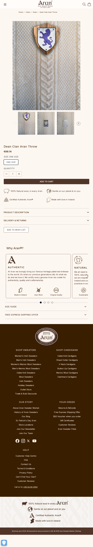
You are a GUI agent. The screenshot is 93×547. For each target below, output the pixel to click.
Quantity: (9, 168)
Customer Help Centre (26, 456)
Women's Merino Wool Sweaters (26, 364)
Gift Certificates (67, 420)
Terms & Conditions (26, 468)
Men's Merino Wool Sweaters (26, 368)
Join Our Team (26, 433)
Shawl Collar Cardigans (67, 360)
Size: (11, 157)
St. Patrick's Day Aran (26, 420)
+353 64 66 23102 (30, 487)
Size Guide (11, 306)
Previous (14, 123)
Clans (28, 12)
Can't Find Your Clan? (26, 477)
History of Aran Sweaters (26, 412)
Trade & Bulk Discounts (26, 393)
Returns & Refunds (67, 408)
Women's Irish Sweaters (26, 356)
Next (78, 123)
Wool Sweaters (26, 377)
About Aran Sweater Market (26, 408)
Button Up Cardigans (67, 368)
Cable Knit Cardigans (67, 356)
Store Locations (26, 425)
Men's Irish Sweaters (26, 360)
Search (84, 4)
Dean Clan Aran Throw (48, 12)
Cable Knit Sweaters (26, 373)
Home (21, 12)
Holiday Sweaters (26, 385)
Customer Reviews (67, 425)
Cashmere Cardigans (67, 377)
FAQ (26, 460)
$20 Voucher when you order (67, 416)
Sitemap (78, 531)
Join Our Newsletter (26, 429)
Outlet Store (25, 389)
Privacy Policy (25, 472)
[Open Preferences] (4, 543)
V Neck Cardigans (67, 364)
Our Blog (26, 416)
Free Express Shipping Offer (21, 315)
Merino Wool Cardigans (67, 373)
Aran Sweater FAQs (67, 429)
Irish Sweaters (26, 381)
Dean (35, 12)
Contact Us (26, 464)
